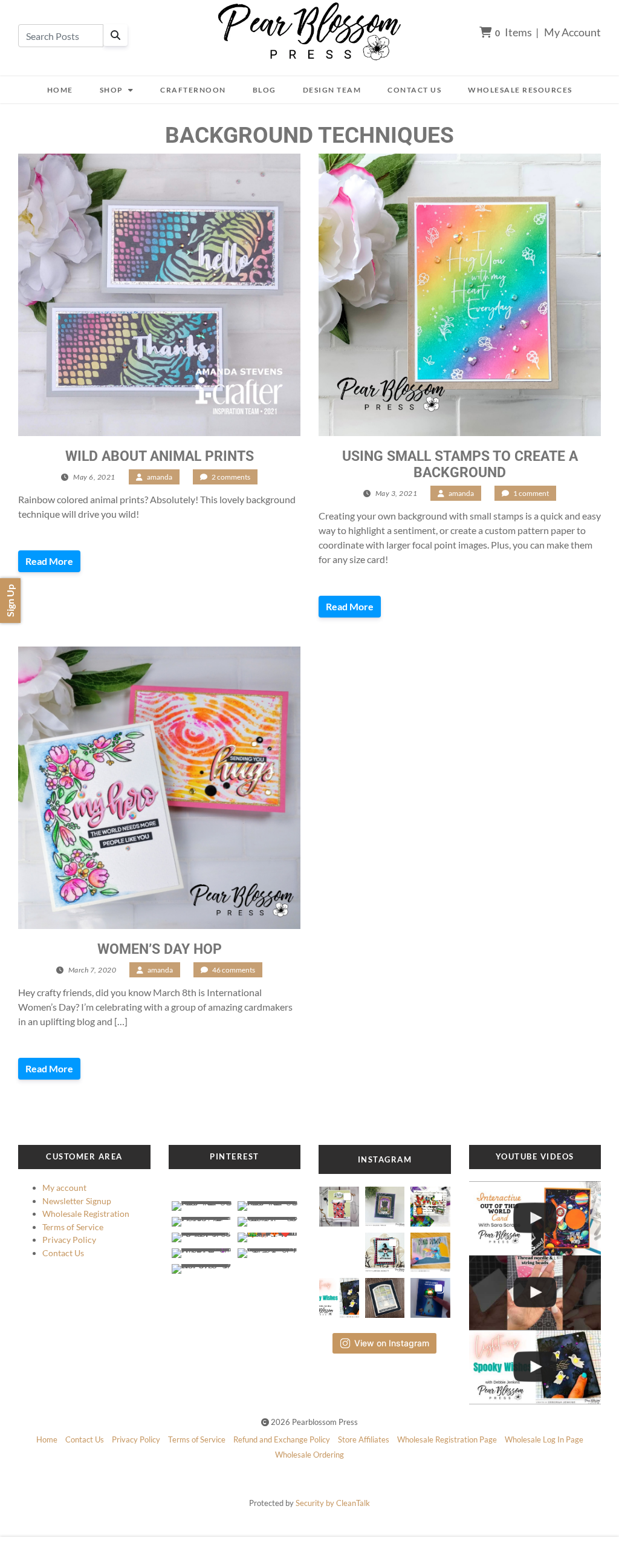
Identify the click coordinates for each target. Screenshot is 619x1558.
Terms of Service (72, 1227)
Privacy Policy (69, 1239)
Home (60, 89)
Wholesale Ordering (309, 1454)
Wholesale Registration (85, 1213)
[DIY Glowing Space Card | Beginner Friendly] (535, 1218)
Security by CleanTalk (333, 1503)
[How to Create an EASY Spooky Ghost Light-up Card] (535, 1367)
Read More (49, 561)
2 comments (231, 476)
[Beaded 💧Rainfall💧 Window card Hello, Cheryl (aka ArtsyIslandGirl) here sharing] (384, 1294)
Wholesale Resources (520, 89)
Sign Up (10, 600)
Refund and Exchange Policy (281, 1439)
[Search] (115, 35)
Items (513, 32)
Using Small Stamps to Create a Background (460, 464)
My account (64, 1187)
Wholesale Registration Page (447, 1439)
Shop (111, 89)
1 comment (531, 493)
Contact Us (414, 89)
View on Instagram (391, 1343)
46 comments (233, 969)
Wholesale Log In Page (544, 1439)
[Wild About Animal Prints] (159, 295)
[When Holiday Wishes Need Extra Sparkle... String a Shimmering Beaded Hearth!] (535, 1293)
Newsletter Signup (76, 1201)
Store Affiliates (363, 1439)
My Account (572, 32)
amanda (159, 476)
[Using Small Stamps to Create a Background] (460, 295)
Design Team (332, 89)
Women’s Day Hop (159, 949)
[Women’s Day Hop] (159, 788)
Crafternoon (193, 89)
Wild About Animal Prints (159, 456)
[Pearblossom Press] (309, 32)
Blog (264, 89)
